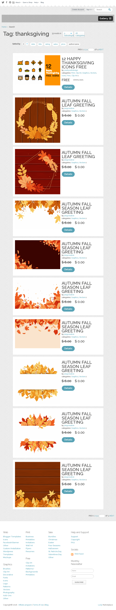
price (63, 44)
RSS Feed (79, 554)
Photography (8, 592)
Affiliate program (25, 605)
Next (101, 50)
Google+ (13, 2)
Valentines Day (55, 554)
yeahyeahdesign (71, 70)
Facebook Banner (11, 542)
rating (47, 44)
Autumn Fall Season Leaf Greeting (77, 208)
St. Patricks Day (55, 551)
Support (74, 537)
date (33, 44)
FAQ (73, 542)
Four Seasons (54, 545)
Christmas (52, 539)
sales (55, 44)
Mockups (7, 557)
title (40, 44)
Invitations (30, 542)
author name (74, 44)
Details (68, 87)
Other (5, 545)
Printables (30, 539)
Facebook (6, 2)
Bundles (52, 537)
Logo (5, 584)
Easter (51, 542)
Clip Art (78, 73)
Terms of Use (38, 605)
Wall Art (29, 545)
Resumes (30, 551)
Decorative (8, 575)
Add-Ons (7, 595)
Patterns (6, 586)
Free (69, 76)
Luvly (100, 605)
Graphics (85, 73)
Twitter (2, 2)
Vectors (93, 73)
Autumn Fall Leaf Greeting (78, 102)
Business (30, 537)
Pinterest (10, 2)
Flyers (28, 548)
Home (4, 27)
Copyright (75, 539)
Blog (47, 605)
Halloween (53, 548)
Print (73, 73)
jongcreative (69, 108)
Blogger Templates (12, 537)
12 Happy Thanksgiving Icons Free (78, 62)
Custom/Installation (12, 548)
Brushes (6, 569)
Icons (64, 76)
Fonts (5, 578)
